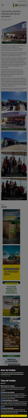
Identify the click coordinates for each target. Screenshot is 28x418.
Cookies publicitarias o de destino (10, 400)
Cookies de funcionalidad (8, 392)
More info (3, 383)
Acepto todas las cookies (19, 415)
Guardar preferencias (7, 415)
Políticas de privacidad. (6, 375)
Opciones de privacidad (14, 364)
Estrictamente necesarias (8, 386)
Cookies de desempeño (7, 408)
